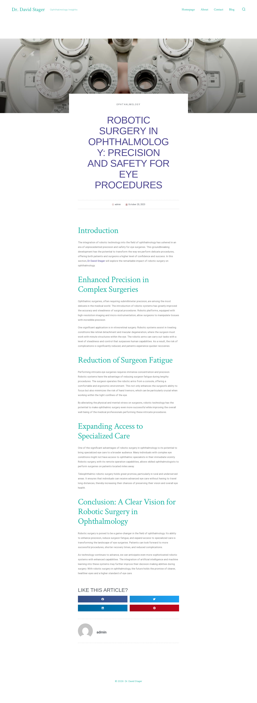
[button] (102, 599)
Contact (218, 9)
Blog (232, 9)
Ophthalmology (128, 104)
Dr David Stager (96, 260)
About (204, 9)
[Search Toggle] (243, 9)
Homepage (188, 9)
